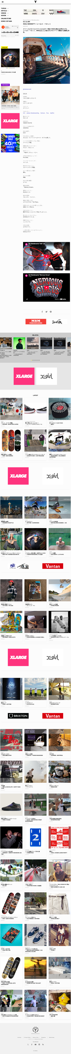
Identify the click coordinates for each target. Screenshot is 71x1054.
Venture (42, 113)
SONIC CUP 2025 (6, 21)
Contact (19, 1037)
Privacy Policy (27, 1037)
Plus (47, 113)
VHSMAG (35, 1050)
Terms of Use (35, 1037)
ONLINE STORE (6, 18)
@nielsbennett (27, 89)
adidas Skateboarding (33, 113)
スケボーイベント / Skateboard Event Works (35, 1039)
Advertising (51, 1037)
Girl (24, 113)
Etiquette (43, 1037)
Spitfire (52, 113)
